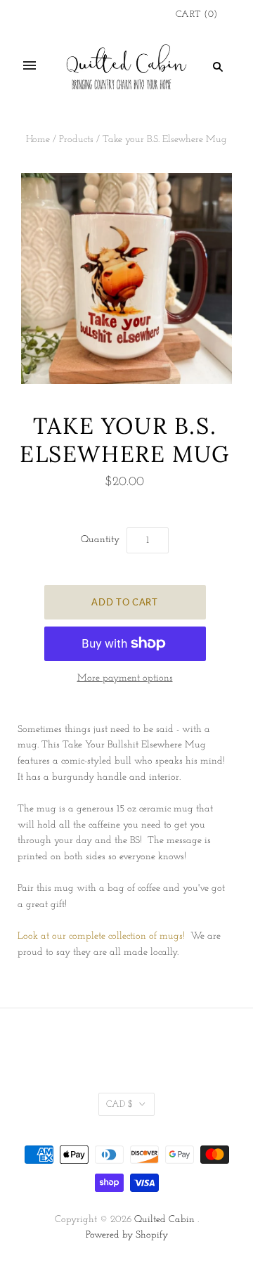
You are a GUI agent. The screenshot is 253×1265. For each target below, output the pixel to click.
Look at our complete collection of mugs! (103, 936)
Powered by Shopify (127, 1235)
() (197, 14)
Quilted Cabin (164, 1219)
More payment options (125, 678)
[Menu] (29, 66)
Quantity (100, 539)
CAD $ (119, 1104)
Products (76, 139)
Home (38, 139)
